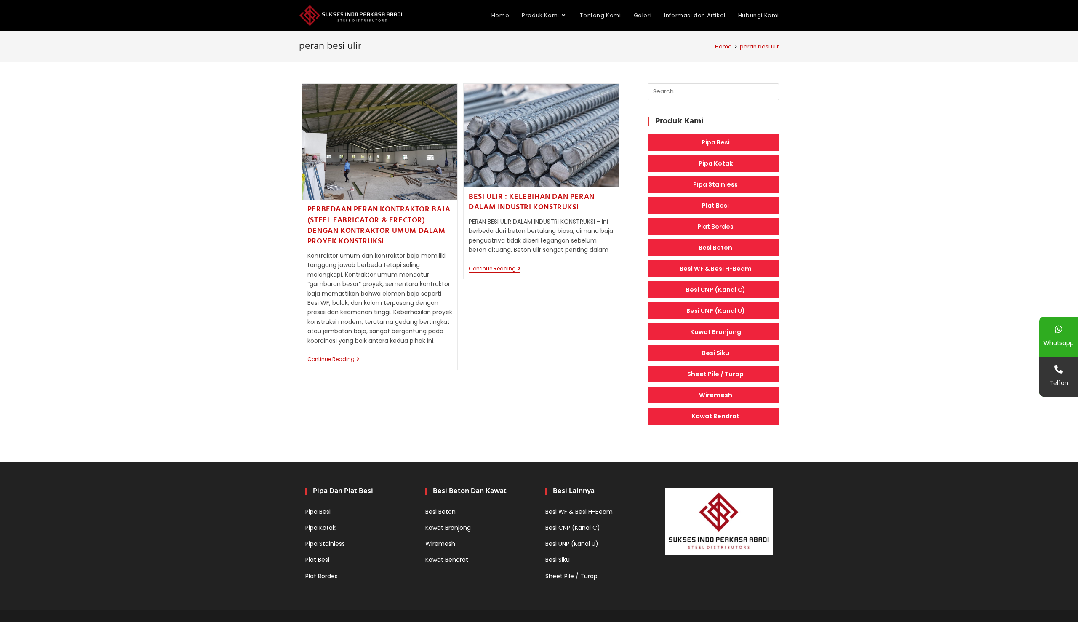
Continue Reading (333, 359)
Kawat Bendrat (715, 416)
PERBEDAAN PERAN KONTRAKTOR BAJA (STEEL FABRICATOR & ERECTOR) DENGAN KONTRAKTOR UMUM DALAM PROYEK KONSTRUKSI (379, 225)
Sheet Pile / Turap (715, 374)
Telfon (1058, 383)
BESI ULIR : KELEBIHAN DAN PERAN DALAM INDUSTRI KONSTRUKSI (532, 202)
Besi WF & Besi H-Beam (716, 268)
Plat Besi (715, 205)
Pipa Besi (716, 142)
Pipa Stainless (715, 184)
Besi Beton (715, 247)
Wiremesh (715, 395)
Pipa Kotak (716, 163)
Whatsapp (1058, 343)
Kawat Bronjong (715, 332)
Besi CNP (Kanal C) (715, 290)
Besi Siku (715, 353)
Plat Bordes (715, 226)
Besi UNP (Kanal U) (715, 311)
